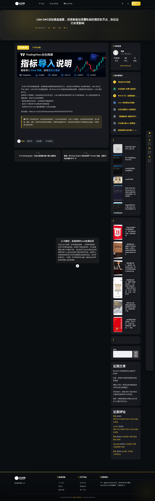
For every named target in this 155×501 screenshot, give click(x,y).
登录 (137, 3)
